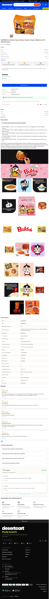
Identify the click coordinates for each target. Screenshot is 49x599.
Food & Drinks (19, 8)
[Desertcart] (7, 4)
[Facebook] (46, 541)
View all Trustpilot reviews (24, 494)
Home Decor (11, 8)
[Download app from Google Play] (6, 590)
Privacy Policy (43, 586)
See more (3, 60)
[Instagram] (40, 541)
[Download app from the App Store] (16, 590)
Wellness (4, 8)
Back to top (24, 521)
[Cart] (46, 5)
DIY (30, 8)
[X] (43, 541)
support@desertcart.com (11, 574)
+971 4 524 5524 (8, 579)
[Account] (43, 5)
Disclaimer (44, 589)
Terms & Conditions (41, 584)
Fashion (25, 8)
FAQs (45, 591)
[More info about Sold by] (18, 89)
